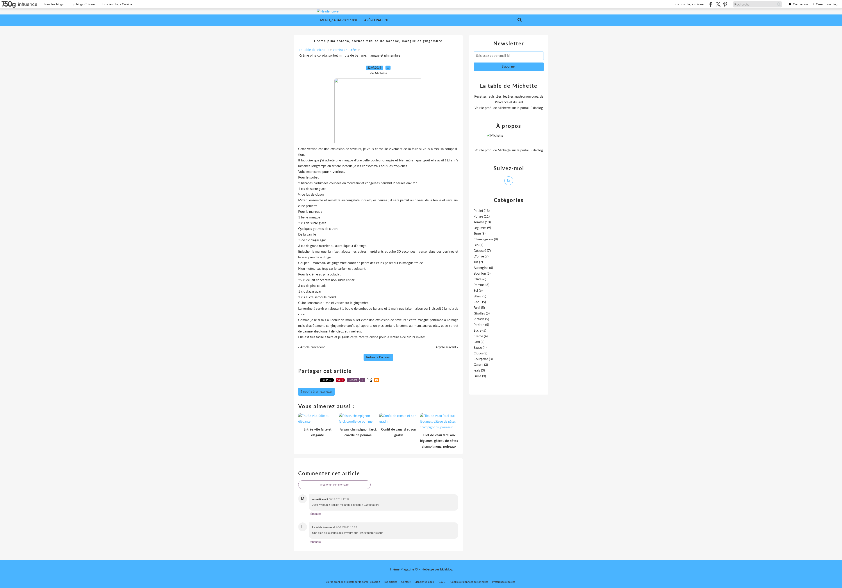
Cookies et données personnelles (469, 582)
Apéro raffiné (376, 20)
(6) (483, 268)
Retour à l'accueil (378, 357)
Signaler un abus (424, 582)
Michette (504, 108)
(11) (482, 216)
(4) (481, 336)
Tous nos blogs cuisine (688, 4)
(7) (478, 245)
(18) (482, 211)
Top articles (390, 582)
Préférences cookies (503, 582)
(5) (480, 296)
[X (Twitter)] (718, 4)
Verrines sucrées (345, 50)
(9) (482, 228)
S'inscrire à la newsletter (316, 391)
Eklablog (446, 569)
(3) (480, 353)
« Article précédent (311, 347)
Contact (405, 582)
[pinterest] (725, 4)
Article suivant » (446, 347)
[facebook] (711, 4)
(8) (486, 239)
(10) (482, 222)
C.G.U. (442, 582)
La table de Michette (314, 50)
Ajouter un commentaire (334, 484)
